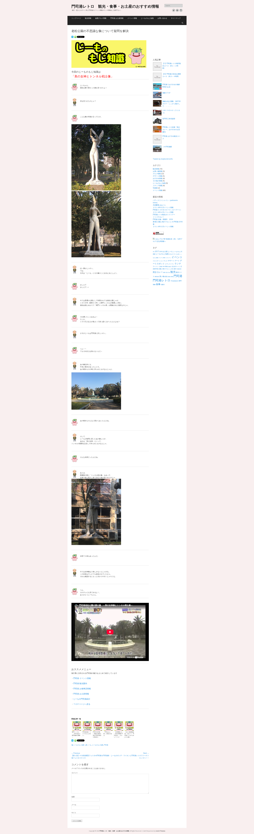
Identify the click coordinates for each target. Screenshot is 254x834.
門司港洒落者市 (174, 281)
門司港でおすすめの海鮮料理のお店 (171, 85)
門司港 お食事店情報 (82, 688)
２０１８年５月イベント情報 (163, 207)
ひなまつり (172, 254)
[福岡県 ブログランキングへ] (158, 234)
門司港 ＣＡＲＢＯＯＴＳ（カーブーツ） (167, 210)
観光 (173, 272)
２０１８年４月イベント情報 (163, 212)
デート (177, 260)
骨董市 (163, 284)
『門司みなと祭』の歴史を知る (107, 733)
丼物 (166, 266)
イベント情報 (132, 18)
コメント (74, 773)
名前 (73, 797)
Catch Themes (160, 831)
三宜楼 (160, 266)
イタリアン (168, 257)
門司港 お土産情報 (116, 18)
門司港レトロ (161, 280)
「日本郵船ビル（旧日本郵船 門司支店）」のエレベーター (118, 734)
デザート (171, 261)
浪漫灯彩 (179, 269)
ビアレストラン (169, 264)
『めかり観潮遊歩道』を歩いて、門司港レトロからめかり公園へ (129, 734)
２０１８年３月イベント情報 (163, 226)
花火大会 (168, 272)
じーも (89, 745)
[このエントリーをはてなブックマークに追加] (72, 37)
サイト (73, 813)
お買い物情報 (157, 171)
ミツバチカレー (158, 217)
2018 (160, 251)
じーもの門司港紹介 (81, 699)
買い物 (161, 276)
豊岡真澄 (157, 276)
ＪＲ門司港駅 (167, 147)
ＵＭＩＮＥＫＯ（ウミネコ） (171, 111)
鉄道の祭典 (170, 276)
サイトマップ (176, 18)
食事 (158, 284)
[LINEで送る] (75, 37)
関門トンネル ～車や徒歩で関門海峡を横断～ (76, 734)
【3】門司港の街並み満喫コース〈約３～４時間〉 (171, 75)
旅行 (175, 269)
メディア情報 (157, 185)
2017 (157, 251)
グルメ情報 (157, 174)
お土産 (165, 251)
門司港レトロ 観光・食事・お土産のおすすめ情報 (115, 6)
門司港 (106, 745)
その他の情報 (157, 181)
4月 (153, 251)
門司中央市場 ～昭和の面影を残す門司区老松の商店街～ (97, 734)
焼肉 (164, 272)
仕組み (169, 266)
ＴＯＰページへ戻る (81, 704)
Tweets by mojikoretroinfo (163, 159)
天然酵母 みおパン (159, 205)
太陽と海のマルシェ (164, 269)
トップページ (76, 18)
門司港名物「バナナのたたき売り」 (86, 733)
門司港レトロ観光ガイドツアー (164, 214)
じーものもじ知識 (147, 18)
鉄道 (166, 276)
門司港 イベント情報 (82, 678)
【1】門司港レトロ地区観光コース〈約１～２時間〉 (171, 65)
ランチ (178, 263)
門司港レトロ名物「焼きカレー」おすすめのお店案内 (171, 129)
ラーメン (155, 266)
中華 (163, 266)
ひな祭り (178, 254)
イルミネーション (158, 261)
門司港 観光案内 (80, 683)
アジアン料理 (162, 257)
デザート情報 (157, 176)
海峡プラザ (166, 93)
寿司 (172, 269)
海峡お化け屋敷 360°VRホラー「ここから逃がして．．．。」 (171, 103)
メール (73, 805)
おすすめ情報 (157, 178)
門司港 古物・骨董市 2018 (163, 219)
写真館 (155, 188)
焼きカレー (158, 272)
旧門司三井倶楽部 (168, 119)
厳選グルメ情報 (100, 18)
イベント (177, 257)
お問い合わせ (162, 18)
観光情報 (88, 18)
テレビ (165, 261)
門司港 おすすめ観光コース (171, 137)
